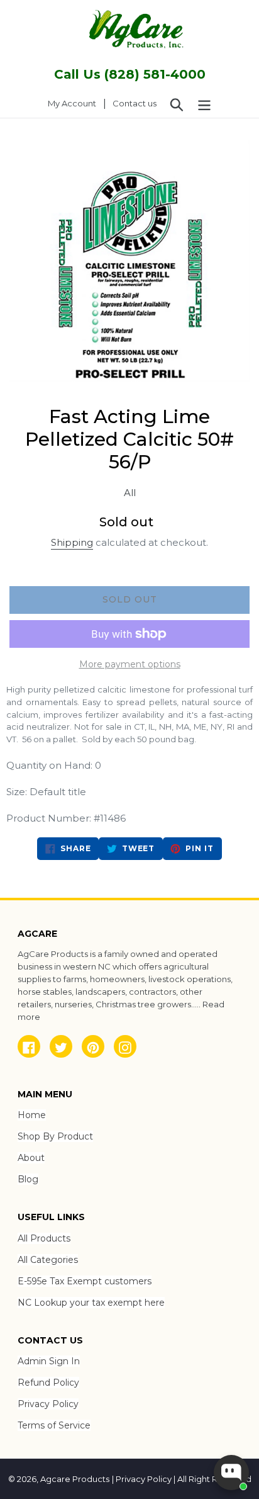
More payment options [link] (129, 664)
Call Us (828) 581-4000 (130, 74)
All (130, 493)
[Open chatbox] (231, 1472)
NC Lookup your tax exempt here (91, 1302)
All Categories (48, 1259)
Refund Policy (48, 1382)
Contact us (135, 103)
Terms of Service (54, 1425)
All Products (44, 1238)
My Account (75, 103)
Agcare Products (74, 1479)
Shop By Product (55, 1136)
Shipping (72, 542)
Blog (28, 1179)
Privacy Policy (48, 1404)
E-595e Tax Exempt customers (85, 1281)
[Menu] (204, 104)
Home (32, 1115)
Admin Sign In (49, 1361)
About (31, 1157)
